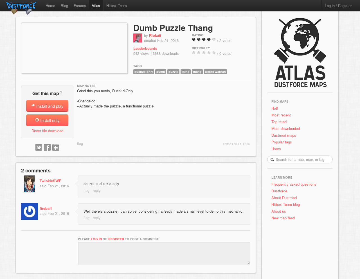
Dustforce (279, 191)
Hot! (274, 108)
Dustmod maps (283, 135)
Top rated (279, 121)
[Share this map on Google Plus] (55, 148)
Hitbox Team (116, 5)
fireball (46, 208)
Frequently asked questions (293, 184)
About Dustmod (284, 197)
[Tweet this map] (38, 148)
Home (50, 5)
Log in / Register (338, 5)
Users (276, 148)
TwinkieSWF (50, 180)
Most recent (281, 115)
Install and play (49, 106)
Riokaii (155, 35)
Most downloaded (285, 128)
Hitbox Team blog (285, 204)
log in (96, 239)
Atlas (96, 5)
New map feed (284, 217)
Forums (80, 5)
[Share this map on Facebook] (47, 148)
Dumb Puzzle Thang (173, 27)
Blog (64, 5)
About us (278, 211)
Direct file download (47, 130)
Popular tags (281, 142)
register (116, 239)
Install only (49, 120)
